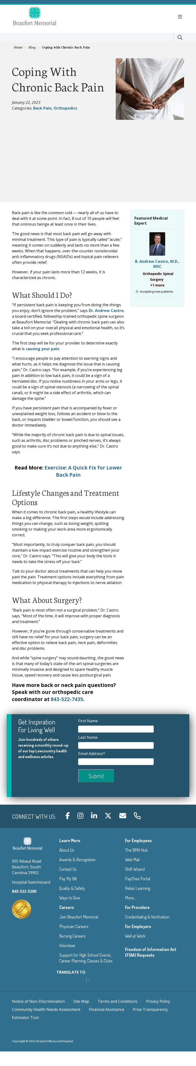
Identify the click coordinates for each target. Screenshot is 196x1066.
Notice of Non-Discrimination (38, 1001)
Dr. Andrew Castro (106, 310)
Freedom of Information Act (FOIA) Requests (150, 952)
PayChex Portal (137, 878)
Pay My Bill (68, 878)
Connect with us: (34, 816)
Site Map (81, 1001)
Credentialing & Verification (147, 916)
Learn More (69, 840)
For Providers (137, 907)
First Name (88, 720)
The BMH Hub (136, 850)
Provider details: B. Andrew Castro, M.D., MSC (157, 264)
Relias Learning (137, 888)
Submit (96, 776)
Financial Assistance (106, 1009)
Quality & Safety (72, 888)
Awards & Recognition (77, 859)
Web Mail (132, 859)
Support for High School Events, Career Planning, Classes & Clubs (86, 957)
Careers (66, 907)
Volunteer (67, 945)
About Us (66, 850)
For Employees (138, 840)
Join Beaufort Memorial (78, 916)
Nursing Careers (72, 936)
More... (130, 897)
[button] (181, 17)
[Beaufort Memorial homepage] (40, 17)
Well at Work (135, 936)
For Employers (138, 926)
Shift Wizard (135, 869)
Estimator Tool (25, 1017)
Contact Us (67, 869)
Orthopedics (65, 108)
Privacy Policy (158, 1001)
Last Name (88, 737)
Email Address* (92, 753)
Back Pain (42, 108)
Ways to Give (69, 897)
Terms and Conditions (117, 1001)
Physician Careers (73, 926)
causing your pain (42, 348)
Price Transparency (150, 1009)
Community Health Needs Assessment (46, 1009)
